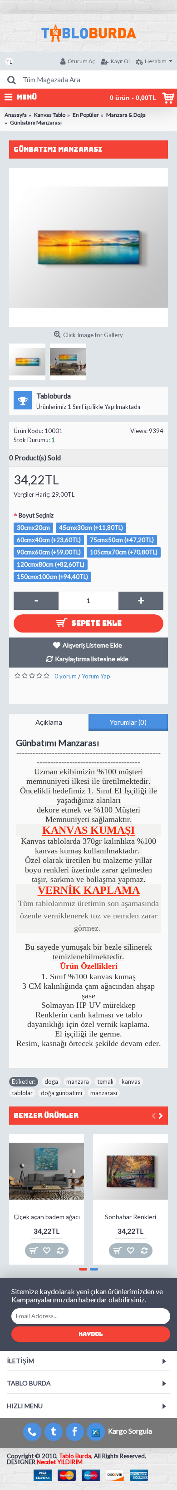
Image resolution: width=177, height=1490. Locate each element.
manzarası (103, 1092)
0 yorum (65, 676)
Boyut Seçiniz (36, 515)
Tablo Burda (75, 1456)
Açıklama (48, 722)
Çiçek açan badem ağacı (47, 1217)
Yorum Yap (96, 676)
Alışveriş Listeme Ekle (92, 645)
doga (51, 1081)
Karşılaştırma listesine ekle (91, 659)
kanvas (131, 1081)
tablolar (22, 1092)
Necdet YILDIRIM (60, 1461)
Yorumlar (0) (128, 722)
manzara (77, 1081)
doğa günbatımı (61, 1092)
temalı (105, 1081)
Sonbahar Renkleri (130, 1217)
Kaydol (91, 1334)
